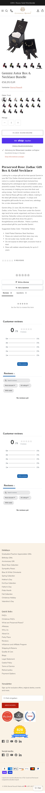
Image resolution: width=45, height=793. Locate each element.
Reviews (5, 641)
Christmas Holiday (9, 598)
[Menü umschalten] (2, 10)
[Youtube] (11, 741)
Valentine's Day (8, 601)
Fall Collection (7, 594)
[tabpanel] (22, 400)
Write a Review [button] (23, 282)
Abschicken (10, 705)
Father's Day (7, 587)
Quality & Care (7, 652)
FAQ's (4, 615)
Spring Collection (8, 576)
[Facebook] (3, 741)
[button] (22, 338)
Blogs (4, 655)
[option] (22, 38)
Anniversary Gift (8, 561)
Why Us (5, 630)
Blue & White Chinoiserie (11, 572)
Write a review (22, 364)
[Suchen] (7, 10)
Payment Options (8, 673)
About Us (5, 633)
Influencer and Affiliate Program (14, 644)
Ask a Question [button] (23, 288)
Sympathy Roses (8, 568)
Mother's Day (7, 579)
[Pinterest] (16, 741)
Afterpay (5, 626)
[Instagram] (7, 741)
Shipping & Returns (9, 648)
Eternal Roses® (16, 87)
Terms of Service (8, 666)
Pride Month (6, 590)
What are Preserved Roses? (12, 622)
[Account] (37, 10)
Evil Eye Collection (9, 583)
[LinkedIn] (20, 741)
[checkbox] (8, 391)
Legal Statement (8, 659)
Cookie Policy (7, 663)
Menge (4, 118)
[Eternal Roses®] (23, 11)
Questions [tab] (20, 293)
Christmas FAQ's (8, 619)
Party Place (6, 637)
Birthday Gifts (7, 558)
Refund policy (7, 670)
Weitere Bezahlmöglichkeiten (22, 146)
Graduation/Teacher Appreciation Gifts (16, 554)
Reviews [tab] (6, 293)
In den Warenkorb (22, 133)
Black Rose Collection (10, 565)
